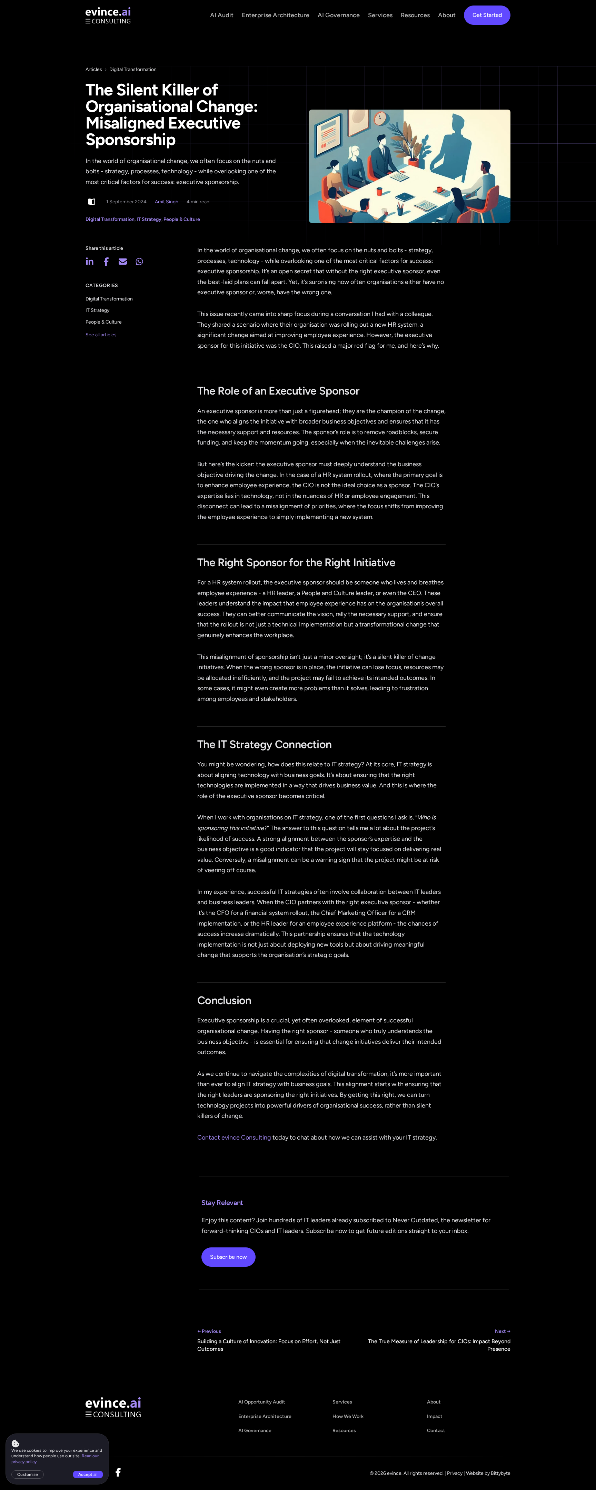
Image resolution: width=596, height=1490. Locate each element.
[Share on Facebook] (106, 261)
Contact (436, 1430)
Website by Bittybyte (488, 1473)
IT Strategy (149, 219)
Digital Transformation (133, 69)
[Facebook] (118, 1473)
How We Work (348, 1416)
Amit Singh (166, 202)
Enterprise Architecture (275, 15)
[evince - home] (108, 15)
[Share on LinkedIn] (90, 261)
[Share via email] (123, 261)
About (447, 15)
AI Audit (222, 15)
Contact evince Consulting (234, 1137)
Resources (415, 15)
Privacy (455, 1473)
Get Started (487, 15)
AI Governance (339, 15)
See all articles (101, 335)
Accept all (88, 1474)
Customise (27, 1474)
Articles (94, 69)
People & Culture (181, 219)
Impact (435, 1416)
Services (380, 15)
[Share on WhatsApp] (139, 261)
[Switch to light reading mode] (92, 201)
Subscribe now (228, 1257)
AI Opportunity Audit (261, 1402)
